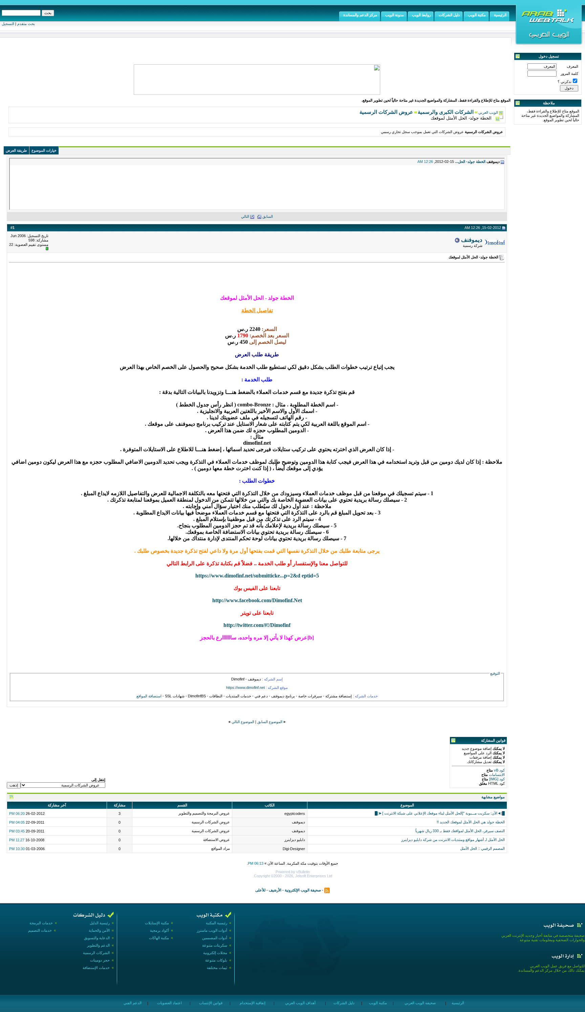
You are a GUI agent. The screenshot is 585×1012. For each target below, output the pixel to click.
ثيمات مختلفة (217, 968)
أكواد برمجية (159, 930)
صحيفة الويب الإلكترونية (303, 890)
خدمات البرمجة (41, 923)
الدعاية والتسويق (97, 938)
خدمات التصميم (40, 930)
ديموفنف (471, 239)
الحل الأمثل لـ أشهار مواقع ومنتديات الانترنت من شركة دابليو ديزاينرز (453, 840)
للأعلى (260, 890)
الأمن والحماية (99, 930)
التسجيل (8, 24)
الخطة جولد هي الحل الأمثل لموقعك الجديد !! (471, 822)
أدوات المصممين (214, 938)
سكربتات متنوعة (214, 945)
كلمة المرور (569, 73)
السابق (267, 216)
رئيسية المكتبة (216, 923)
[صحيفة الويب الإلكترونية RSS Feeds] (327, 890)
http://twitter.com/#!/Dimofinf (256, 625)
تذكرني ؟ (564, 82)
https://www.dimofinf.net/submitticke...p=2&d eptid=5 (257, 575)
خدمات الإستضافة (96, 968)
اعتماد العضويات (169, 1003)
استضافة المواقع (148, 696)
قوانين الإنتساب (210, 1003)
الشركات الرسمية (96, 953)
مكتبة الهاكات (159, 938)
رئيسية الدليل (100, 923)
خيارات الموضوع (44, 150)
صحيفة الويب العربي (420, 1003)
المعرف (572, 66)
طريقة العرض (16, 150)
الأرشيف (275, 890)
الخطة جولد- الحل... (470, 162)
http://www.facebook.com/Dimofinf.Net (257, 600)
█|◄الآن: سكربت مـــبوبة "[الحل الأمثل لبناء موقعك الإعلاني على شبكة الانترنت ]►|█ (440, 813)
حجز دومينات (100, 960)
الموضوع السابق (269, 722)
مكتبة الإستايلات (157, 923)
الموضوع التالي (243, 722)
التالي (245, 216)
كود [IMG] (497, 779)
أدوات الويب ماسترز (212, 930)
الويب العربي (488, 112)
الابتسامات (496, 775)
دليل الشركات (343, 1003)
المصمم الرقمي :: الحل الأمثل (482, 848)
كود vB (499, 770)
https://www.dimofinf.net (245, 688)
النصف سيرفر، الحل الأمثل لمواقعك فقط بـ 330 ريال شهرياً (460, 831)
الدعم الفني (132, 1003)
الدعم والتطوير (98, 945)
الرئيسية (457, 1003)
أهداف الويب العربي (300, 1003)
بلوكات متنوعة (216, 960)
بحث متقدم (26, 24)
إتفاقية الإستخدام (252, 1003)
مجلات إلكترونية (215, 953)
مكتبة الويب (377, 1003)
